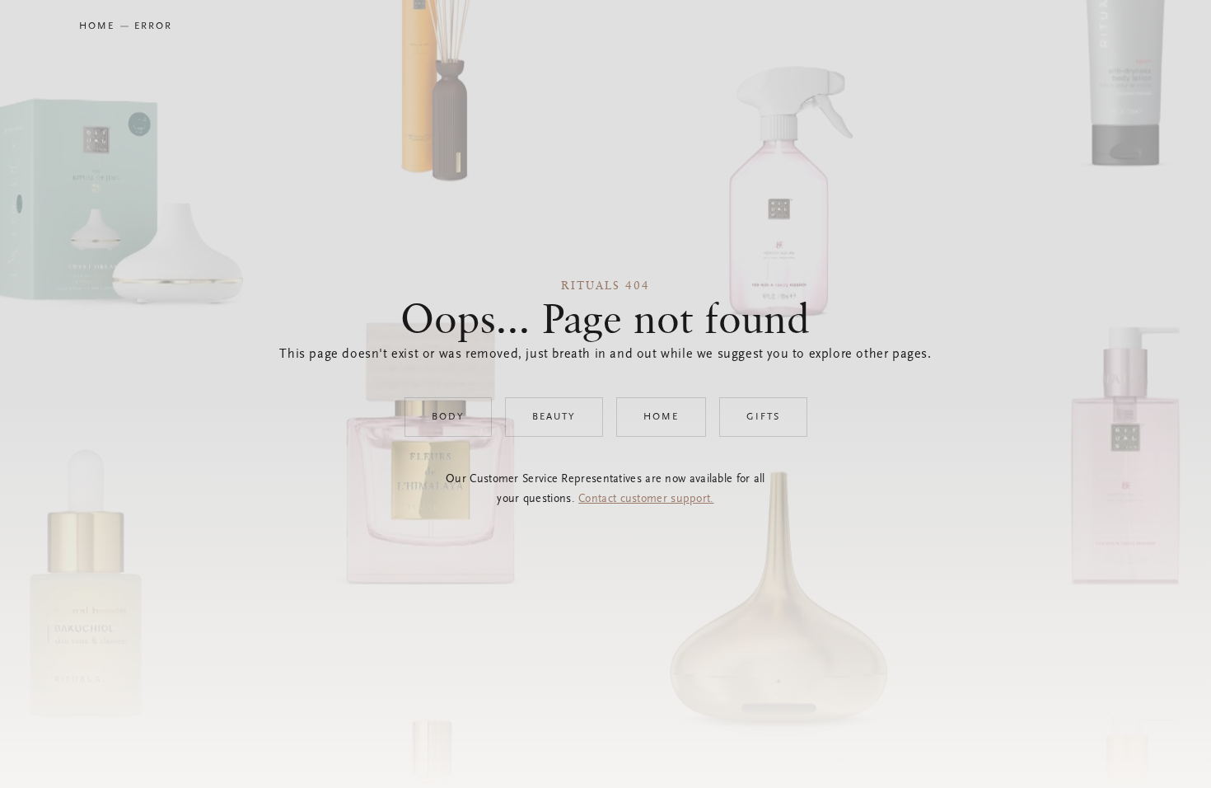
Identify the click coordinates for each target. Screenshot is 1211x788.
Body (448, 417)
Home (661, 417)
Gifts (763, 417)
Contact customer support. (646, 499)
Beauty (554, 417)
